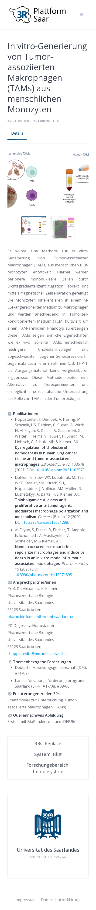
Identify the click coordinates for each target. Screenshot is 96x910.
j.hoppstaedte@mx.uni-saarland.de (37, 653)
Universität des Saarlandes (48, 850)
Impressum (25, 899)
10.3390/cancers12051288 (45, 522)
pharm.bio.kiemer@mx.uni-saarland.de (40, 616)
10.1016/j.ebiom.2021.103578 (60, 469)
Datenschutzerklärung (61, 899)
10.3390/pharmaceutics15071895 (43, 574)
